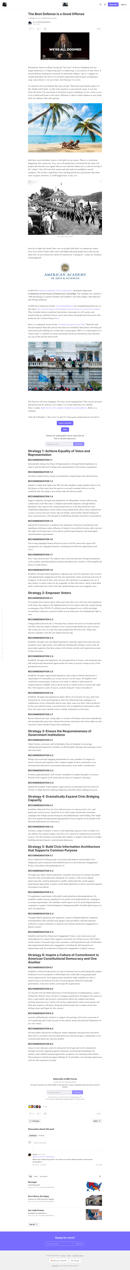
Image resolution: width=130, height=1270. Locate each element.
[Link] (25, 452)
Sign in (123, 4)
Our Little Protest (36, 1210)
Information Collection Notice (64, 1099)
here (57, 318)
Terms (69, 1256)
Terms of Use (75, 1097)
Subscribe (113, 4)
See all (32, 1224)
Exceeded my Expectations (37, 1213)
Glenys (34, 1154)
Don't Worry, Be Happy (38, 1196)
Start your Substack (60, 1261)
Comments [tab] (32, 1135)
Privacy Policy (80, 1099)
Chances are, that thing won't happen (41, 1199)
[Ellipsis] (101, 1154)
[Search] (101, 4)
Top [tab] (30, 1176)
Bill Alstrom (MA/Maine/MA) (42, 22)
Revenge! (32, 1182)
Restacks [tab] (41, 1135)
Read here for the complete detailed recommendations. (64, 407)
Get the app (75, 1261)
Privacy (63, 1256)
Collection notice (77, 1256)
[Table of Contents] (2, 635)
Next (96, 1121)
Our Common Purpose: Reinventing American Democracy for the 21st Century (68, 309)
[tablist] (37, 1136)
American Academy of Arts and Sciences (55, 290)
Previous (35, 1121)
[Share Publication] (105, 4)
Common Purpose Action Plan (72, 324)
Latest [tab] (36, 1176)
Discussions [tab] (43, 1176)
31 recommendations (65, 306)
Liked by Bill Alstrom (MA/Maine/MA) (44, 1156)
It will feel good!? (34, 1185)
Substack (55, 1266)
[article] (65, 1186)
